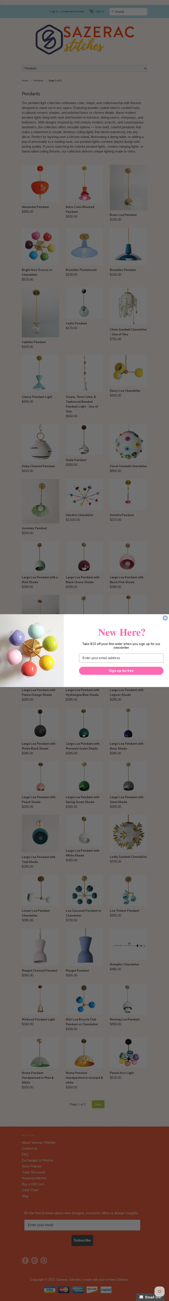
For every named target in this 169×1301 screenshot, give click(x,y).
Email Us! (152, 1297)
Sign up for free (121, 670)
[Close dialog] (165, 618)
